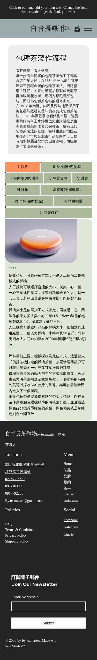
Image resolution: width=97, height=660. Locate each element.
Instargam (71, 500)
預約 (67, 482)
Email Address (24, 597)
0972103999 (14, 486)
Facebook (71, 520)
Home (68, 464)
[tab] (22, 167)
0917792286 (14, 493)
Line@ (69, 534)
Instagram (71, 527)
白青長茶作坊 (20, 433)
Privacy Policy (16, 535)
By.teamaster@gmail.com (24, 501)
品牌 (67, 476)
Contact (69, 494)
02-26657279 (15, 479)
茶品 (67, 470)
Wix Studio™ (15, 646)
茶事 (67, 488)
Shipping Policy (17, 541)
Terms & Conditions (20, 530)
